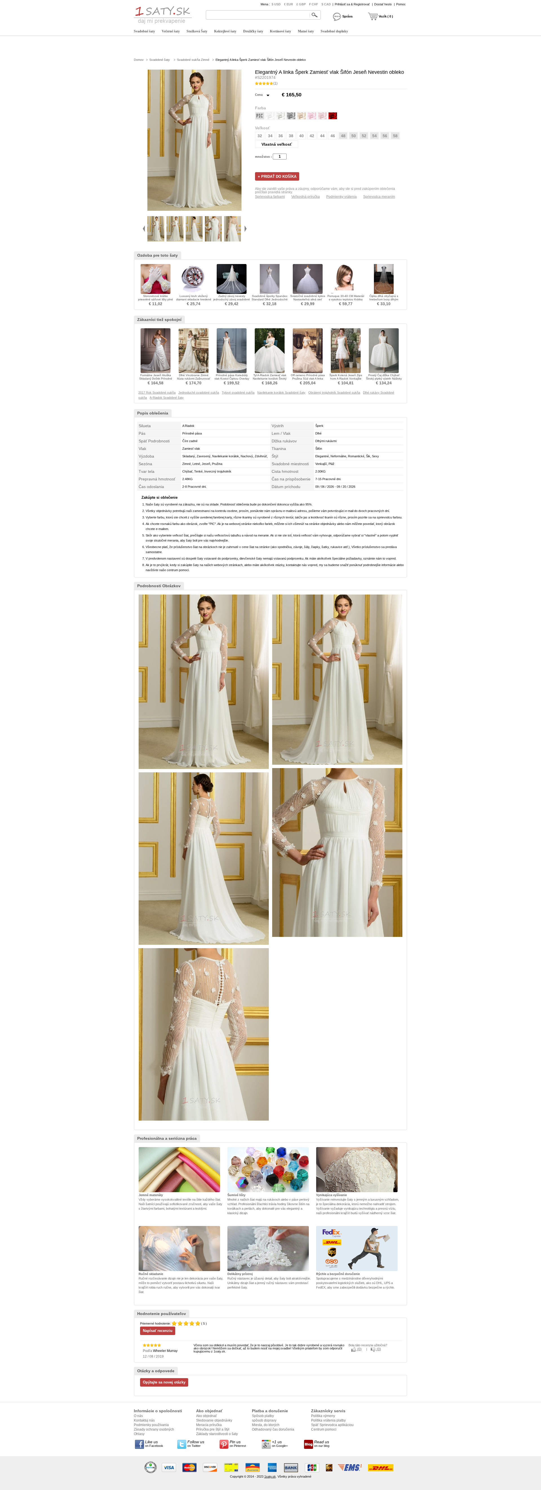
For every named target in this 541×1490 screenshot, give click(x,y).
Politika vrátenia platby (328, 1420)
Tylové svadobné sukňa (238, 392)
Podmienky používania (151, 1425)
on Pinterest (238, 1443)
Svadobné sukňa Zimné (193, 59)
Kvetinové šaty (280, 31)
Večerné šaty (171, 31)
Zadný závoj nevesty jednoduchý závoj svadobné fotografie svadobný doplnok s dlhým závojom (231, 301)
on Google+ (280, 1443)
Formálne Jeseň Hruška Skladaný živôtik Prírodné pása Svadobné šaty (155, 378)
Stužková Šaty (197, 31)
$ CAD (326, 4)
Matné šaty (306, 31)
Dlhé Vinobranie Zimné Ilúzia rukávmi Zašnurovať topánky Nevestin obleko (193, 378)
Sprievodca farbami (270, 197)
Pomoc (401, 4)
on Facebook (154, 1443)
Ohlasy (139, 1434)
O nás (138, 1416)
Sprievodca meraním (379, 197)
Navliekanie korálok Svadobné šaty (281, 392)
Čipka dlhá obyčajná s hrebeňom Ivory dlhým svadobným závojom (383, 299)
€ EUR (288, 4)
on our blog (321, 1443)
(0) (359, 1349)
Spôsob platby (263, 1416)
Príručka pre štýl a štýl (212, 1429)
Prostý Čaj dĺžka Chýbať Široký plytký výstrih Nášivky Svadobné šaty (384, 378)
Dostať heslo (383, 4)
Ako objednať (206, 1416)
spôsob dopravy (264, 1420)
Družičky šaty (253, 31)
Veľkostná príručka (305, 197)
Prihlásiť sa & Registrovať (352, 4)
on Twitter (195, 1443)
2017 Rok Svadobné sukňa (157, 392)
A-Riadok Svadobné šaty (167, 397)
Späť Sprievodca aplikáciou (332, 1425)
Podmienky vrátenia (341, 197)
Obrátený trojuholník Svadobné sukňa (334, 392)
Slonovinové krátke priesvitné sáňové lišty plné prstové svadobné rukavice (155, 299)
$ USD (276, 4)
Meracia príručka (209, 1425)
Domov (139, 59)
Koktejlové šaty (225, 31)
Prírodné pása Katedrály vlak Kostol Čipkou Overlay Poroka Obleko (231, 378)
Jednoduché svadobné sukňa (198, 392)
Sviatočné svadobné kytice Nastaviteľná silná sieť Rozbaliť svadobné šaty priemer (307, 301)
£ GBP (301, 4)
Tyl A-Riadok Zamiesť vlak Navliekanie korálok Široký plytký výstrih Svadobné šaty (270, 380)
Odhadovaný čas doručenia (273, 1429)
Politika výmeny (323, 1416)
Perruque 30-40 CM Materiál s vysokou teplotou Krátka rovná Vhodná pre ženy (345, 299)
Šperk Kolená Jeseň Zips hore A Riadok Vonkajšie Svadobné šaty (345, 378)
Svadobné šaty (144, 31)
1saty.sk (270, 1476)
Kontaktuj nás (144, 1420)
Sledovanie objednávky (214, 1420)
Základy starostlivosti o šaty (217, 1434)
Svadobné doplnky (334, 31)
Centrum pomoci (323, 1429)
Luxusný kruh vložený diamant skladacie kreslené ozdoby (193, 299)
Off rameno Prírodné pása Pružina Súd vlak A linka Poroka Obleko (308, 378)
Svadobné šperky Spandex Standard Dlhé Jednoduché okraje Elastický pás (270, 299)
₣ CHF (313, 4)
